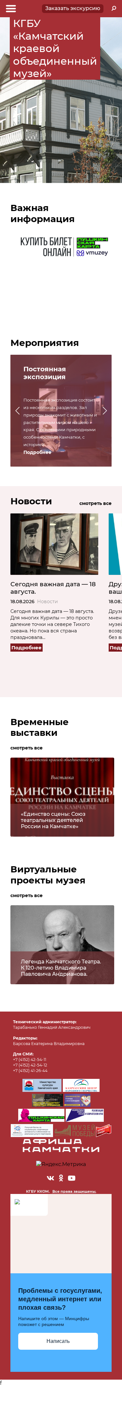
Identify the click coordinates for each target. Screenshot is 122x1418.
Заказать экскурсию (72, 8)
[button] (17, 411)
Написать (58, 1341)
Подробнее (37, 452)
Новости (47, 601)
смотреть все (95, 503)
